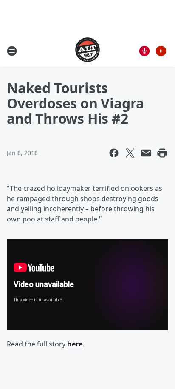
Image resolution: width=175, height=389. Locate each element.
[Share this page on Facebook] (114, 153)
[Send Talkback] (144, 51)
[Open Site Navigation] (12, 51)
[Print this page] (162, 153)
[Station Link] (87, 51)
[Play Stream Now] (161, 51)
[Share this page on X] (130, 153)
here (74, 344)
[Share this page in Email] (146, 153)
